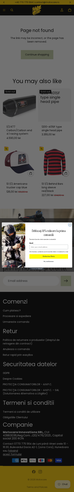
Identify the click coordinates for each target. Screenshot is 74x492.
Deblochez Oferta (49, 256)
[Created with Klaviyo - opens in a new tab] (37, 268)
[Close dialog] (69, 224)
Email (31, 243)
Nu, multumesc (49, 261)
